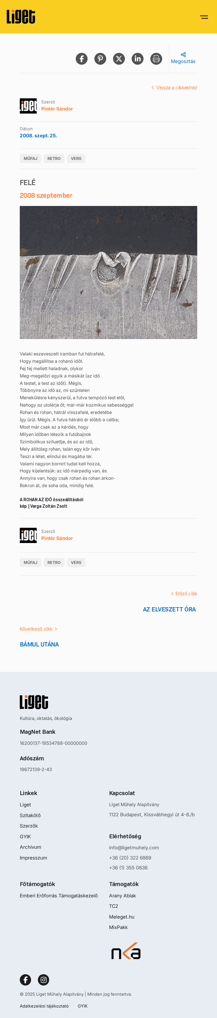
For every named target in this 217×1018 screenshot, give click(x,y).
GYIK (25, 836)
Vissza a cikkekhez (176, 87)
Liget (25, 805)
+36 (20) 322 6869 (130, 858)
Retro (54, 158)
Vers (76, 158)
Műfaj (30, 158)
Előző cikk (186, 593)
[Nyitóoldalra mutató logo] (53, 702)
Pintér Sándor (57, 109)
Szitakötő (30, 815)
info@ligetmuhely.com (134, 847)
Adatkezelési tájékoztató (44, 1006)
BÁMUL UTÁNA (39, 644)
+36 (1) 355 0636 (128, 868)
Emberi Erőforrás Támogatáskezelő (59, 895)
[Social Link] (25, 980)
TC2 (113, 906)
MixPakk (118, 927)
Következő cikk (36, 629)
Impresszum (33, 858)
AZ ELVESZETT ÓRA (170, 609)
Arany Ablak (122, 895)
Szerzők (29, 826)
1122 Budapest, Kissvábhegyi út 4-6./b (152, 814)
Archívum (30, 847)
